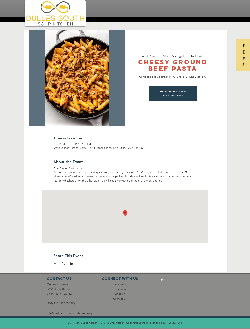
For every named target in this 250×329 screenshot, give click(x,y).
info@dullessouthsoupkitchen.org (69, 313)
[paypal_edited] (243, 58)
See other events (173, 95)
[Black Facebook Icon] (243, 46)
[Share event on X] (63, 263)
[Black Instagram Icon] (243, 52)
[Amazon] (243, 64)
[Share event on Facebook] (55, 263)
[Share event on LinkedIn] (71, 263)
